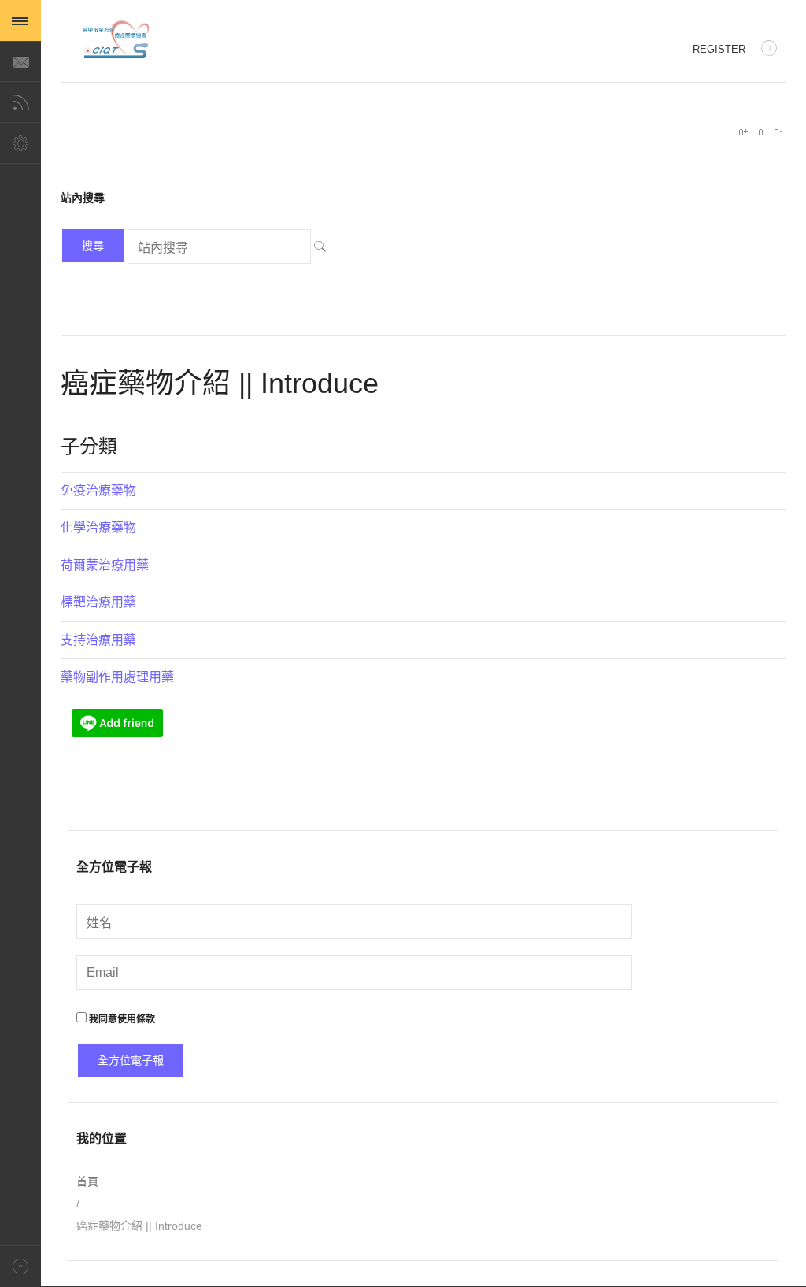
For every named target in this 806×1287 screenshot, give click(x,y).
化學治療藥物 (98, 527)
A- (777, 131)
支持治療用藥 (98, 640)
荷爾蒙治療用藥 (105, 565)
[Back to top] (20, 1266)
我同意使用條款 (121, 1019)
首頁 (87, 1181)
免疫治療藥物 (98, 490)
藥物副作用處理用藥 (117, 677)
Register (719, 49)
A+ (743, 131)
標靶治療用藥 (98, 602)
